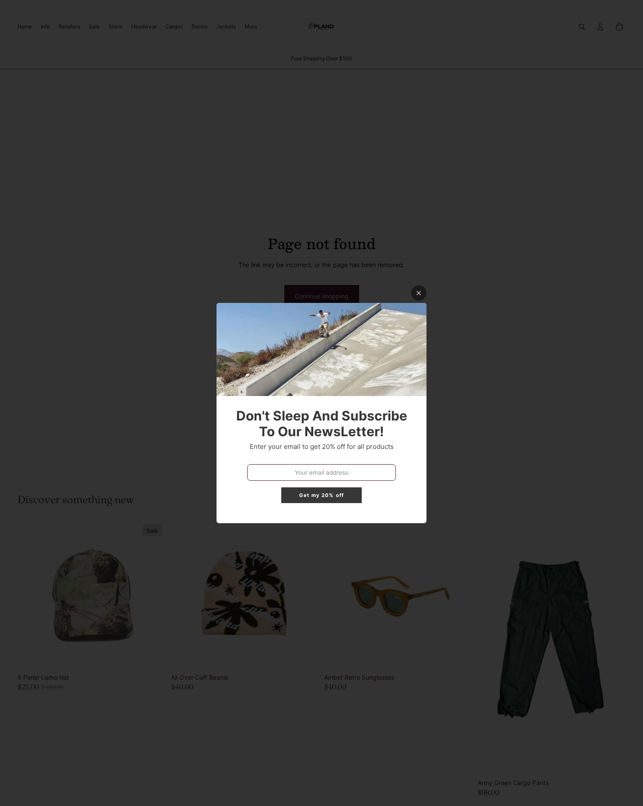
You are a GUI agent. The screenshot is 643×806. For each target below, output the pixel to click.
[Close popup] (418, 293)
